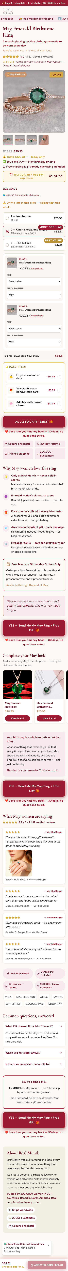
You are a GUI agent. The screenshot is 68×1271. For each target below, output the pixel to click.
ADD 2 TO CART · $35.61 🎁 (34, 422)
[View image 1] (8, 140)
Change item (36, 268)
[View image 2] (20, 140)
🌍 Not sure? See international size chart (21, 195)
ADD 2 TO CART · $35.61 (48, 1265)
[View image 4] (43, 140)
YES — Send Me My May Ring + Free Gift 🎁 (34, 628)
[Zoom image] (34, 101)
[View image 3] (31, 140)
